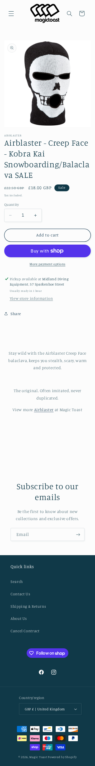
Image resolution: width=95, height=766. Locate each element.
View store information (31, 298)
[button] (11, 13)
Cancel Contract (25, 631)
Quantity (11, 204)
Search (17, 581)
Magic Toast (38, 757)
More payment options (47, 264)
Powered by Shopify (62, 757)
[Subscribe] (78, 534)
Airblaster (44, 409)
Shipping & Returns (28, 606)
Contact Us (20, 594)
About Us (19, 618)
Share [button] (16, 313)
